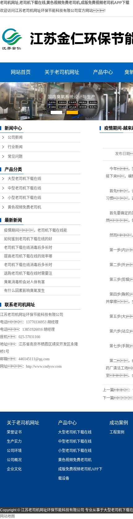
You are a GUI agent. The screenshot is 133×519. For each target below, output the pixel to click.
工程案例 (116, 432)
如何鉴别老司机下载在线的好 (28, 239)
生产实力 (14, 441)
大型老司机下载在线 (24, 179)
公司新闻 (15, 137)
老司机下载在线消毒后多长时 (28, 248)
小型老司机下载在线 (24, 198)
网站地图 (7, 516)
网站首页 (21, 72)
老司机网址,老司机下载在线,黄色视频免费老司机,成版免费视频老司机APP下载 (64, 3)
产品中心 (103, 72)
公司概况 (14, 460)
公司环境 (14, 451)
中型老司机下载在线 (24, 188)
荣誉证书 (14, 432)
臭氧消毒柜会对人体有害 (24, 282)
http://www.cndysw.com (44, 366)
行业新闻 (15, 147)
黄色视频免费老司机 (24, 207)
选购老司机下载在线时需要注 (28, 273)
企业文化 (14, 469)
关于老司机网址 (62, 72)
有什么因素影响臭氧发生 (24, 291)
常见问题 (15, 156)
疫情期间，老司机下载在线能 (35, 230)
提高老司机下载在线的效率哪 (28, 256)
